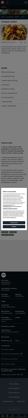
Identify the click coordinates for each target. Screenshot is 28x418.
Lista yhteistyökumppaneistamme (9, 217)
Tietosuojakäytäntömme (16, 206)
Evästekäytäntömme (7, 206)
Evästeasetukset (14, 222)
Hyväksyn (14, 226)
